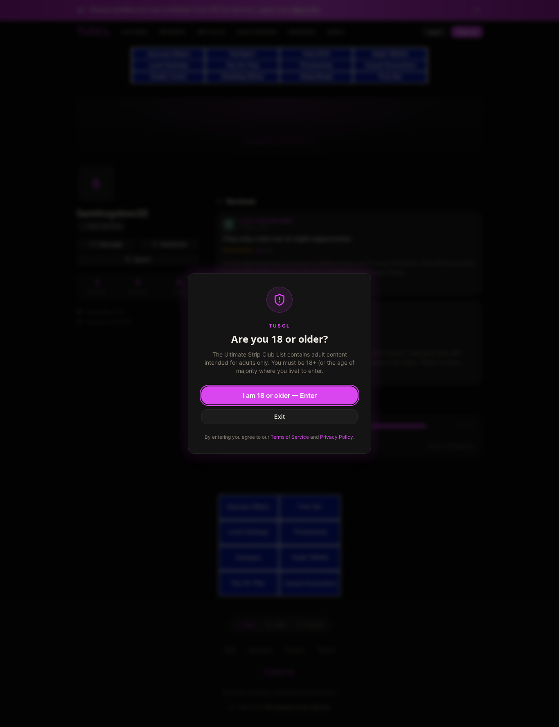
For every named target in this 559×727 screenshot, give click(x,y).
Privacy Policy (336, 437)
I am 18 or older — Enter (280, 395)
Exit (279, 416)
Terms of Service (289, 437)
